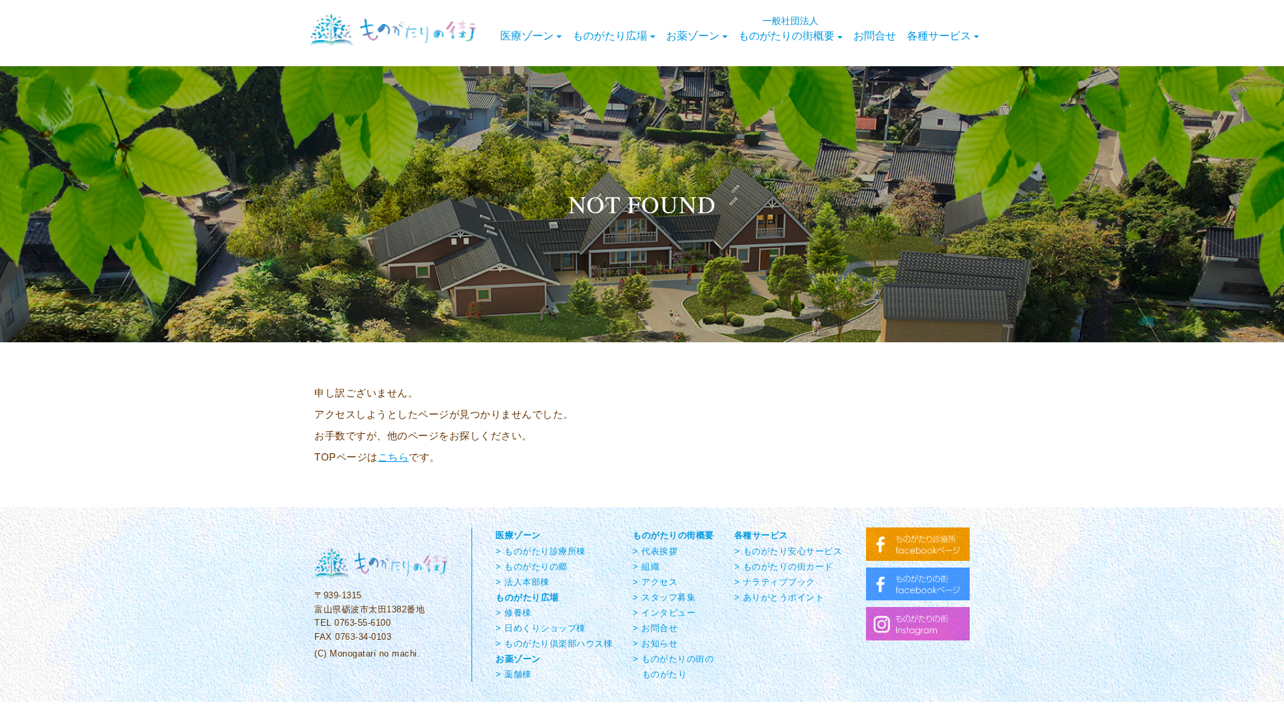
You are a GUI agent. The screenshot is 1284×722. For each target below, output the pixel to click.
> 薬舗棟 (514, 674)
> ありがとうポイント (779, 597)
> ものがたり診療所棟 (541, 551)
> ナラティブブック (774, 582)
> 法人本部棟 (523, 582)
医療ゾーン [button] (527, 35)
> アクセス (655, 582)
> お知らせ (655, 643)
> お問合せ (655, 628)
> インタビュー (664, 613)
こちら (393, 457)
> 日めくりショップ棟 (541, 628)
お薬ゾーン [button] (693, 35)
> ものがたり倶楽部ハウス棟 (554, 643)
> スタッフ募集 (664, 597)
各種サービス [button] (939, 35)
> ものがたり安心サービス (788, 551)
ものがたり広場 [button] (609, 35)
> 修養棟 (514, 613)
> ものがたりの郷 (532, 567)
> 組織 (646, 567)
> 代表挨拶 (655, 551)
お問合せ (874, 35)
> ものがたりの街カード (783, 567)
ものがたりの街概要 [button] (786, 28)
